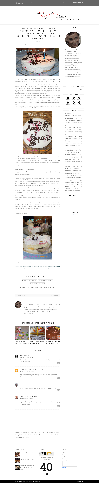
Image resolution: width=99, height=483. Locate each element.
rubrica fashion (70, 175)
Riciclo (76, 173)
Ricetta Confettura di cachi (26, 453)
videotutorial (68, 190)
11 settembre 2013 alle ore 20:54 (27, 357)
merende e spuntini (75, 147)
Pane (81, 150)
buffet (78, 120)
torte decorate (43, 287)
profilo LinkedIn (46, 311)
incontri (67, 141)
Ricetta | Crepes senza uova (27, 459)
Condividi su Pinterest (38, 283)
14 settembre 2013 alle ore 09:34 (27, 398)
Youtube (79, 104)
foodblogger (67, 134)
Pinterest (68, 104)
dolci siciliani (78, 131)
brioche (73, 120)
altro (77, 113)
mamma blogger (76, 143)
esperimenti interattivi (69, 132)
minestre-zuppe (74, 149)
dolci (25, 287)
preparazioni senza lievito (72, 164)
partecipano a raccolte (74, 152)
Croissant (67, 127)
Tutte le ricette (51, 287)
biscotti (67, 120)
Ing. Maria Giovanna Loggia (27, 481)
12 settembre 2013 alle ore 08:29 (27, 386)
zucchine (77, 190)
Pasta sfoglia (68, 157)
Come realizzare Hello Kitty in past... (22, 342)
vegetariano (67, 188)
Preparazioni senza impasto (72, 161)
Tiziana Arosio (25, 355)
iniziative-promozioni (75, 141)
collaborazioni (68, 122)
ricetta (25, 160)
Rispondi (58, 363)
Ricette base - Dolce (70, 170)
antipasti (67, 115)
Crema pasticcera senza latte (74, 125)
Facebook (68, 99)
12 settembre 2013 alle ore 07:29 (27, 371)
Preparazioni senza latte (72, 163)
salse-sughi (68, 177)
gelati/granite (77, 134)
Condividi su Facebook (30, 280)
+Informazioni (77, 2)
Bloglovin (74, 104)
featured (78, 133)
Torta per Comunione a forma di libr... (37, 342)
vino (73, 190)
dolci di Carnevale (77, 129)
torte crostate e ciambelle (33, 287)
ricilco (81, 173)
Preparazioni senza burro (72, 159)
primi (66, 168)
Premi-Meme (77, 157)
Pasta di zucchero (69, 154)
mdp (66, 147)
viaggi (76, 188)
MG (25, 302)
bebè (79, 118)
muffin (68, 150)
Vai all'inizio (80, 481)
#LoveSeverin (68, 113)
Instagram (79, 99)
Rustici (78, 175)
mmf (81, 148)
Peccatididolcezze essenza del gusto (32, 369)
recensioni (76, 168)
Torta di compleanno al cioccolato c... (53, 342)
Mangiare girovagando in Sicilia (72, 145)
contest (80, 124)
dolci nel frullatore (69, 131)
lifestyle (67, 143)
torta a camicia (28, 86)
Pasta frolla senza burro (76, 156)
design (71, 127)
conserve (75, 122)
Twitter (73, 99)
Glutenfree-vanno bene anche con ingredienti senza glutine (73, 138)
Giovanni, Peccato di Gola (28, 396)
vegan (78, 186)
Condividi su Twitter (46, 280)
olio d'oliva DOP (75, 150)
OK (82, 2)
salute (74, 177)
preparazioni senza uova (72, 166)
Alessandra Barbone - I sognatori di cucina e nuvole (37, 384)
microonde (67, 148)
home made (77, 140)
